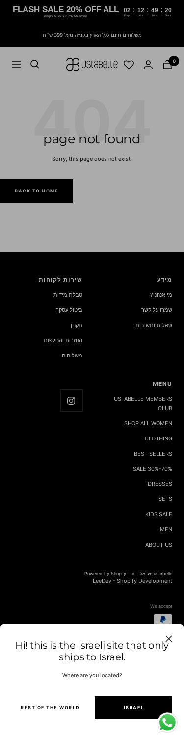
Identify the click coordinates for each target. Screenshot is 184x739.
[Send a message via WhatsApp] (167, 722)
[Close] (168, 638)
